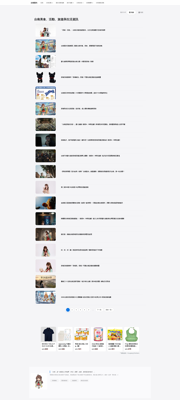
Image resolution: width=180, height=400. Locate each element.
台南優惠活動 (100, 3)
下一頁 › (99, 310)
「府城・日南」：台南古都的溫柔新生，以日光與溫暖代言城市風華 (83, 30)
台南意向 (34, 3)
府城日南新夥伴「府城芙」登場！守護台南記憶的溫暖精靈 (80, 266)
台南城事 (89, 3)
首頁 (42, 3)
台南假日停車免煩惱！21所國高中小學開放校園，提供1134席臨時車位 (84, 93)
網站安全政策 (84, 380)
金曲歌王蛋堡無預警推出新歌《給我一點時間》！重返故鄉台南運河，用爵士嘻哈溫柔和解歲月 (92, 203)
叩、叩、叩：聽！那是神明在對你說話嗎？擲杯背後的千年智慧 (81, 250)
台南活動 (49, 3)
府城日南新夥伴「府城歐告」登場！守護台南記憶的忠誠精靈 (81, 77)
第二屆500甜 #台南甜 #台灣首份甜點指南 (74, 187)
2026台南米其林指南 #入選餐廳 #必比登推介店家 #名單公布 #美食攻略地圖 (86, 297)
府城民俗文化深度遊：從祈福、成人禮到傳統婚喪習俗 (78, 109)
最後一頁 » (109, 310)
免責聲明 (74, 380)
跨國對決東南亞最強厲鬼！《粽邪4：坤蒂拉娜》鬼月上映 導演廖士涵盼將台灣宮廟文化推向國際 (92, 219)
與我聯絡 (54, 380)
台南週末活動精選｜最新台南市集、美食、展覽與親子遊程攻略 (81, 46)
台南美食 (79, 3)
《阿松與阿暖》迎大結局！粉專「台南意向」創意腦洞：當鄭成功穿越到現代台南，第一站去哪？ (92, 171)
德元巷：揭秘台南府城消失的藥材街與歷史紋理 (76, 234)
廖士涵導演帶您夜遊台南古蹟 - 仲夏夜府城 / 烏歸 (77, 61)
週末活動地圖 (60, 3)
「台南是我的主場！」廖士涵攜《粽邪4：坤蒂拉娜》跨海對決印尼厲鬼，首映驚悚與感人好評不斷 (93, 124)
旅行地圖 (70, 3)
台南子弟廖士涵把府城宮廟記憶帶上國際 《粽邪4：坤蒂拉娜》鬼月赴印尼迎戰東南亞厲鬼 (90, 156)
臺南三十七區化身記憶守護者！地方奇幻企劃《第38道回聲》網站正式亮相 (85, 281)
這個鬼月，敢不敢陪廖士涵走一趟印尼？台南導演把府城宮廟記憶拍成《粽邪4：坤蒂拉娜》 (91, 140)
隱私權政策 (64, 380)
